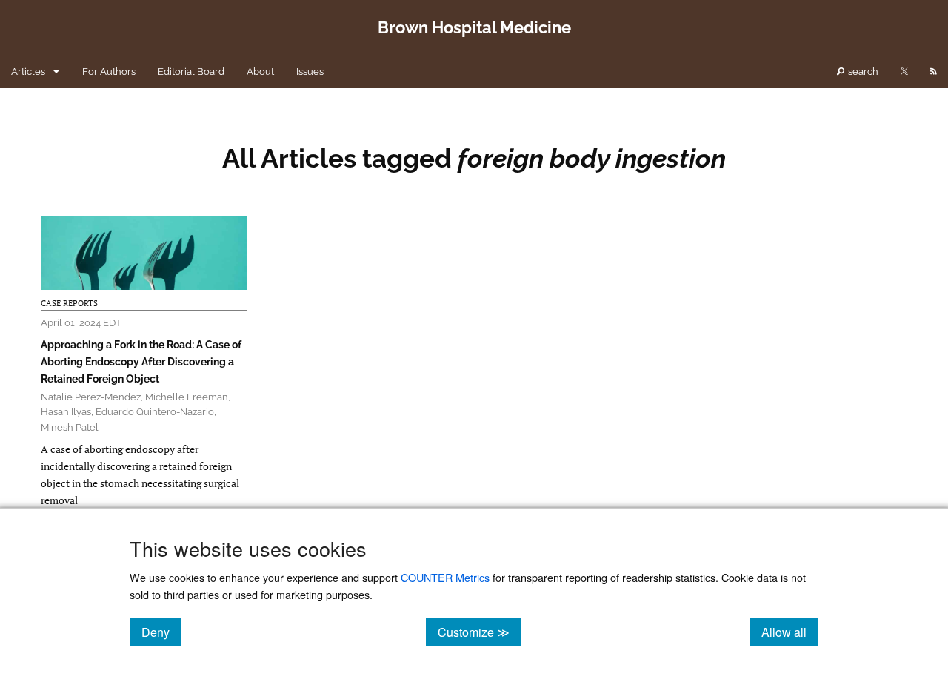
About (260, 71)
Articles (28, 71)
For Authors (109, 71)
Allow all (789, 632)
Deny (161, 632)
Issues (310, 71)
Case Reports (69, 303)
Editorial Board (191, 71)
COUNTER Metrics (445, 577)
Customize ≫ (479, 632)
